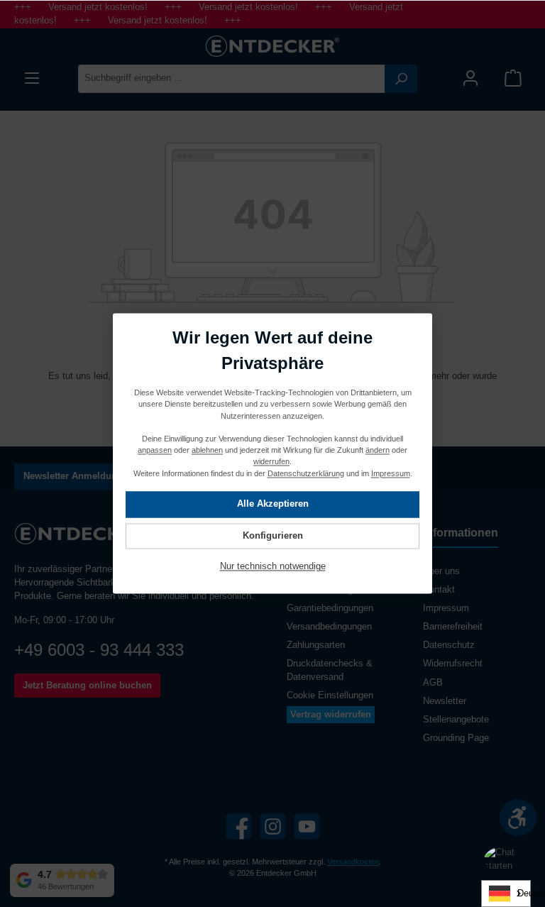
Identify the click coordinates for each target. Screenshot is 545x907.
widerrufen (271, 462)
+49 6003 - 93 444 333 (99, 649)
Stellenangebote (456, 720)
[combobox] (231, 79)
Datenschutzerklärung (306, 473)
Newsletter (444, 701)
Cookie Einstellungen (330, 695)
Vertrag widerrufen (330, 715)
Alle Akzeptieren (273, 505)
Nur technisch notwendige (273, 567)
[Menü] (32, 78)
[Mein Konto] (470, 78)
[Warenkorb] (513, 78)
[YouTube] (307, 826)
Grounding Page (456, 738)
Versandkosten (353, 861)
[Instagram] (273, 826)
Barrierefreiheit (453, 627)
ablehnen (207, 450)
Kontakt (439, 590)
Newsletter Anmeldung (73, 476)
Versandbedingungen (329, 627)
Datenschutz (449, 645)
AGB (433, 683)
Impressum (446, 608)
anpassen (155, 450)
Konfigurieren (273, 536)
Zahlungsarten (316, 645)
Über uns (441, 571)
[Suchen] (401, 79)
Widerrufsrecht (453, 664)
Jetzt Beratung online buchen (87, 686)
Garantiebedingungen (330, 608)
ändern (377, 450)
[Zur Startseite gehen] (272, 46)
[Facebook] (239, 826)
